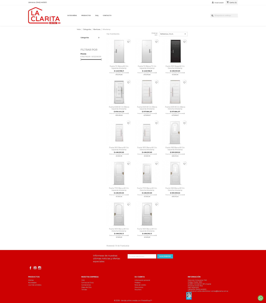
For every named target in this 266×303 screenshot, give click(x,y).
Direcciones (139, 287)
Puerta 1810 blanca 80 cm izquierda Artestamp (119, 149)
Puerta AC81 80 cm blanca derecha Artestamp (175, 108)
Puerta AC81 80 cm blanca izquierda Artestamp (147, 108)
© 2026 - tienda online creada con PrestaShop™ (133, 300)
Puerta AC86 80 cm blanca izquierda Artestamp (119, 108)
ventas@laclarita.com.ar (219, 291)
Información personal (142, 280)
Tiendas (84, 290)
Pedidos (137, 283)
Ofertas (31, 280)
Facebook (30, 268)
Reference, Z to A (173, 34)
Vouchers (138, 290)
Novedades (32, 283)
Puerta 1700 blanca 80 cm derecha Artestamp (147, 189)
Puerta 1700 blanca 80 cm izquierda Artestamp (119, 189)
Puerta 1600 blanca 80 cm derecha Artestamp (119, 230)
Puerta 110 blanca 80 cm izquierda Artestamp (119, 67)
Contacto (107, 15)
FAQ (96, 15)
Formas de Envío (87, 283)
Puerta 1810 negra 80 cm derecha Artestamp (175, 67)
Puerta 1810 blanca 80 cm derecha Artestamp (147, 149)
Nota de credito (140, 285)
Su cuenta (140, 277)
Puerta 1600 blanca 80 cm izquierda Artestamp (147, 230)
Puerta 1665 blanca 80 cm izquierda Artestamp (175, 149)
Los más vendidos (34, 285)
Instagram (40, 268)
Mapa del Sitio (86, 287)
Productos (86, 15)
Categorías (72, 15)
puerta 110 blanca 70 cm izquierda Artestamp (147, 67)
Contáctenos (86, 285)
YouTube (35, 268)
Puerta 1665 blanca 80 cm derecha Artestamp (175, 189)
